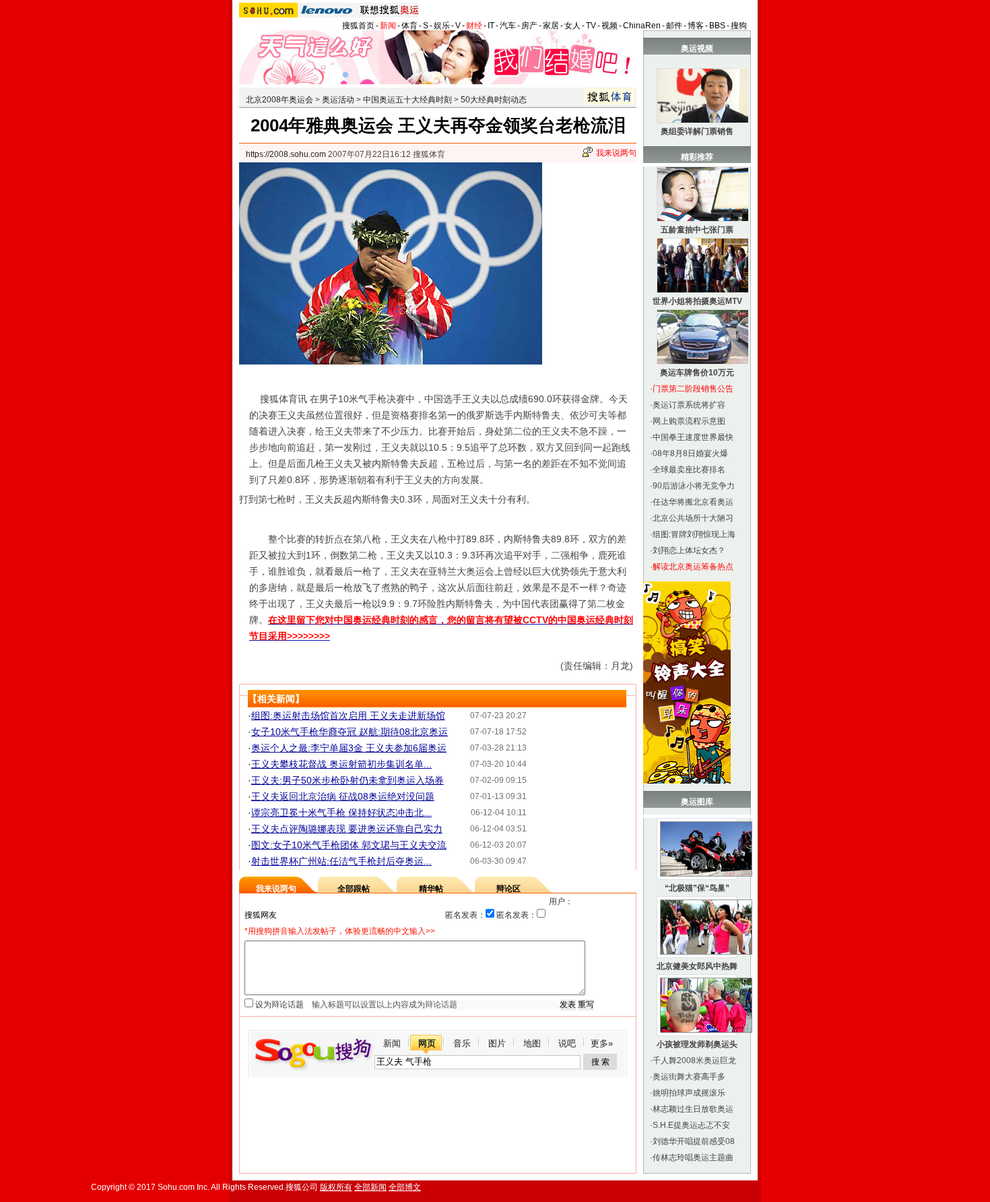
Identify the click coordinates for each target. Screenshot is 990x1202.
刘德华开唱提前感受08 (694, 1141)
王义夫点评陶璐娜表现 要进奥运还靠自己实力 (346, 828)
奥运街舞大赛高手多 (689, 1076)
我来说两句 (616, 153)
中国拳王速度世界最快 (693, 437)
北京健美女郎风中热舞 (697, 966)
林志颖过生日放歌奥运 (693, 1109)
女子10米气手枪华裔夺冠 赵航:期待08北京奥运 (349, 731)
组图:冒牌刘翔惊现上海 (694, 534)
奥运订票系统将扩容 (689, 405)
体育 (409, 25)
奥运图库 (697, 801)
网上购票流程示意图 (689, 421)
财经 (474, 25)
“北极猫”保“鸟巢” (697, 888)
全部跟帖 (353, 888)
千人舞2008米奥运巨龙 (694, 1060)
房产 (529, 25)
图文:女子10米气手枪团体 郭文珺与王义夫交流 (349, 845)
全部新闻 (370, 1187)
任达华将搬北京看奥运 (693, 502)
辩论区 (508, 888)
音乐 (462, 1043)
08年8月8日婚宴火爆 (690, 453)
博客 (696, 25)
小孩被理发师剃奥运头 (697, 1044)
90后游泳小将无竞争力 (694, 486)
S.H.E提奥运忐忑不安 (691, 1125)
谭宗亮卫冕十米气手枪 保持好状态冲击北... (341, 812)
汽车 (508, 25)
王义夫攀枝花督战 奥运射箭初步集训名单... (341, 764)
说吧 (567, 1043)
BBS (717, 25)
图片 (497, 1043)
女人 (572, 25)
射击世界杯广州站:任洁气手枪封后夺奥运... (341, 861)
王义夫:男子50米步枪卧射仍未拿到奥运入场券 (347, 780)
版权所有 (336, 1187)
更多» (602, 1043)
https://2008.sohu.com (286, 154)
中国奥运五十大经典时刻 (407, 99)
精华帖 (431, 888)
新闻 (388, 25)
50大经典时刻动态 (494, 99)
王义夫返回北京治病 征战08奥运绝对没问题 (342, 796)
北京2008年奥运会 (279, 99)
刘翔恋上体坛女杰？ (689, 550)
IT (491, 25)
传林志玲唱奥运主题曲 (693, 1157)
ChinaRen (642, 25)
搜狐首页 (358, 25)
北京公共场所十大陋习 (693, 518)
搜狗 (739, 25)
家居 (551, 25)
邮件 (674, 25)
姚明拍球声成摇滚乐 (689, 1093)
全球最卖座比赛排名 (689, 469)
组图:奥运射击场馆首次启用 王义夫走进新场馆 (348, 715)
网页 (427, 1043)
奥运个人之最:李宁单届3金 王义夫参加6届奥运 (349, 747)
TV (591, 25)
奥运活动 (338, 99)
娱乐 (442, 25)
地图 (532, 1043)
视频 (609, 25)
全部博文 (405, 1187)
